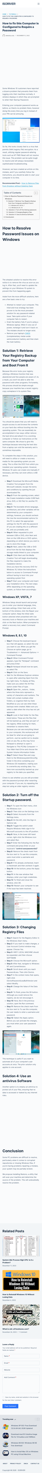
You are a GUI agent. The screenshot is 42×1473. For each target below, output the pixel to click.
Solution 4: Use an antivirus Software (21, 214)
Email (6, 1363)
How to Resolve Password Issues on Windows (18, 197)
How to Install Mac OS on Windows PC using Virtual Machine (24, 1453)
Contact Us (35, 1463)
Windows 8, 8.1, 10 (17, 207)
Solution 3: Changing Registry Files (20, 212)
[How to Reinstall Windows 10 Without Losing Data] (20, 1280)
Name (7, 1356)
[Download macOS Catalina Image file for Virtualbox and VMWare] (5, 1435)
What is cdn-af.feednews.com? (15, 1329)
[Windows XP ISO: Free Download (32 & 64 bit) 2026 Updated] (5, 1427)
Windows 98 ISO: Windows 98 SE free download (24, 1444)
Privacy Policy (15, 1463)
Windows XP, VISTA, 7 (17, 205)
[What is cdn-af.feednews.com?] (20, 1315)
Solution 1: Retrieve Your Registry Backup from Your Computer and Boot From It (22, 202)
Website (7, 1370)
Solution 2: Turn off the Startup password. (23, 210)
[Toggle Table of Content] (34, 193)
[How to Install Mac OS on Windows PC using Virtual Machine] (5, 1453)
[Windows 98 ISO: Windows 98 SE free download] (5, 1444)
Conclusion (9, 217)
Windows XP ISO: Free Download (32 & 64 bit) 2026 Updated (24, 1427)
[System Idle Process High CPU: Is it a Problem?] (20, 1246)
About (5, 1463)
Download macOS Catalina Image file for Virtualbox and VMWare (24, 1435)
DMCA (26, 1463)
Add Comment (10, 1377)
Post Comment (10, 1406)
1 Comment (23, 1332)
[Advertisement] (21, 62)
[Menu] (39, 4)
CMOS (27, 333)
